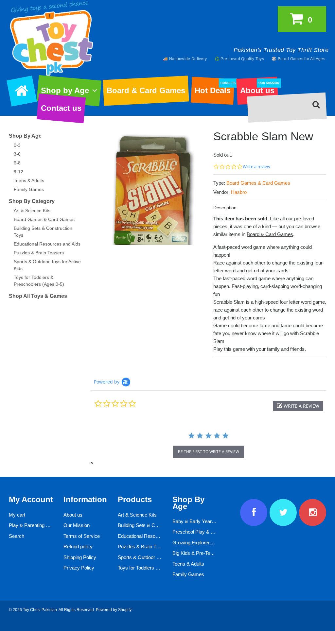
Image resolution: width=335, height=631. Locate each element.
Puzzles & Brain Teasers (39, 252)
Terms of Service (81, 536)
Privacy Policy (78, 568)
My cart (17, 515)
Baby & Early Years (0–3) (199, 521)
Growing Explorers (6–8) (198, 542)
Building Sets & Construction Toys (154, 525)
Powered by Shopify (113, 609)
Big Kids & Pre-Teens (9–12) (202, 553)
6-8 (17, 162)
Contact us (61, 108)
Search (16, 536)
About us (259, 88)
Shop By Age (25, 136)
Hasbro (239, 192)
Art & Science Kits (32, 210)
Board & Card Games (146, 90)
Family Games (29, 189)
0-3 (17, 145)
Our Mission (76, 525)
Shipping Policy (79, 557)
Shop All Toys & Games (38, 296)
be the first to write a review (208, 451)
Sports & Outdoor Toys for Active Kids (158, 557)
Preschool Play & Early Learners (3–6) (213, 532)
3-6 (17, 154)
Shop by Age (65, 90)
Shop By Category (32, 201)
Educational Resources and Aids (47, 244)
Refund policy (78, 546)
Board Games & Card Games (258, 183)
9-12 (18, 171)
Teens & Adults (29, 180)
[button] (298, 406)
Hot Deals (214, 88)
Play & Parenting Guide (34, 525)
